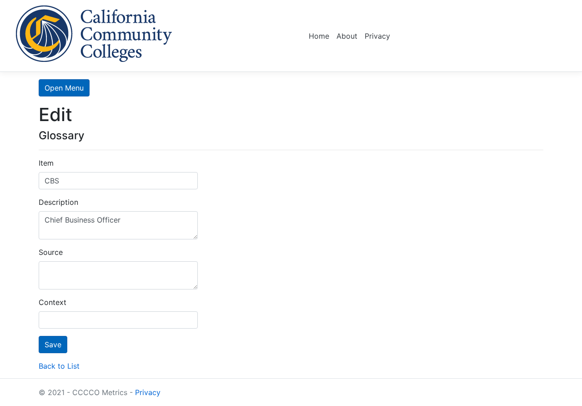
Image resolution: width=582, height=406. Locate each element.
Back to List (59, 365)
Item (46, 162)
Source (51, 252)
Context (52, 302)
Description (58, 202)
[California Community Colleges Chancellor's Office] (94, 32)
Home (319, 36)
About (346, 36)
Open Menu (64, 87)
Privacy (377, 36)
